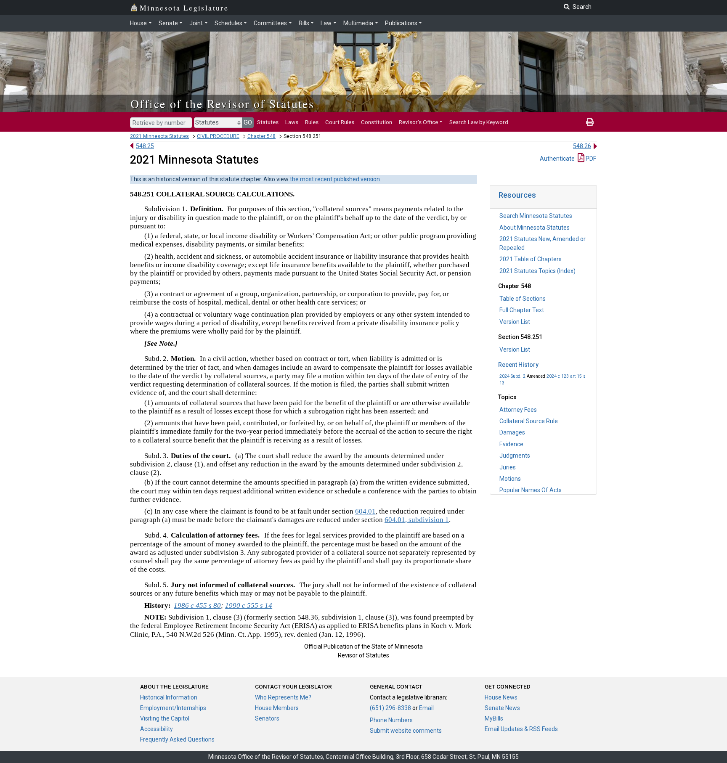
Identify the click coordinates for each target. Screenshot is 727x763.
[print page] (590, 122)
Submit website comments (406, 730)
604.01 (365, 511)
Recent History (518, 364)
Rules (311, 122)
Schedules (228, 23)
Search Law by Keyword (478, 122)
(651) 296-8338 (390, 708)
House (138, 23)
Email (426, 708)
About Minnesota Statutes (534, 227)
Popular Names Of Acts (530, 490)
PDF (590, 158)
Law (326, 23)
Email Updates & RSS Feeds (521, 729)
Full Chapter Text (521, 310)
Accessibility (156, 729)
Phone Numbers (391, 720)
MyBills (494, 718)
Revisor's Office (418, 122)
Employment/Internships (173, 708)
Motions (510, 478)
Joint (196, 23)
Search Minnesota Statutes (535, 215)
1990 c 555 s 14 (248, 605)
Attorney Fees (518, 409)
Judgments (514, 455)
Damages (512, 432)
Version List (514, 321)
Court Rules (339, 122)
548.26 (582, 146)
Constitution (376, 122)
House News (501, 697)
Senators (267, 718)
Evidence (511, 444)
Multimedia (358, 23)
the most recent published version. (335, 179)
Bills (304, 23)
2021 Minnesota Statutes (159, 136)
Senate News (502, 708)
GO (248, 122)
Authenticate (557, 158)
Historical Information (168, 697)
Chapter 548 (261, 136)
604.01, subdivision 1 (417, 520)
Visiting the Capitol (164, 718)
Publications (401, 23)
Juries (507, 467)
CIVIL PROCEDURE (218, 136)
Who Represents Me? (283, 697)
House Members (277, 708)
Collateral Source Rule (528, 421)
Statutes (268, 122)
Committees (270, 23)
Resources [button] (517, 195)
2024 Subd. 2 (512, 376)
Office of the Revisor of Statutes (222, 103)
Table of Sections (522, 298)
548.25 (145, 146)
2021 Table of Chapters (530, 259)
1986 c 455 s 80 (197, 605)
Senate (168, 23)
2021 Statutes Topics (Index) (537, 271)
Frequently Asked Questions (177, 739)
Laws (291, 122)
